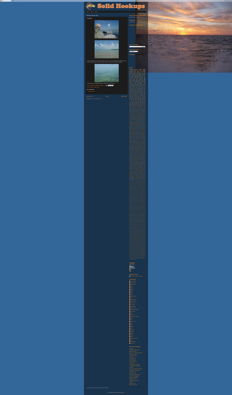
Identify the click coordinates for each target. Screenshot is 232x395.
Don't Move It (139, 196)
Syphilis (135, 239)
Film (138, 199)
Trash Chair (143, 246)
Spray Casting (143, 238)
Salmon (135, 128)
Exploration (141, 198)
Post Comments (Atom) (96, 98)
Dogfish (134, 196)
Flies (139, 81)
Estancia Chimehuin (135, 198)
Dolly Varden (138, 134)
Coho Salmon (131, 116)
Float (143, 124)
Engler (130, 198)
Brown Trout (133, 72)
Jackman (135, 213)
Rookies (140, 143)
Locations (130, 140)
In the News (140, 160)
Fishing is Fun (131, 157)
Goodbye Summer (135, 158)
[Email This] (108, 85)
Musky (137, 141)
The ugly (136, 245)
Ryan (131, 323)
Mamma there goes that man (139, 140)
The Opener (137, 244)
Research (139, 231)
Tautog (139, 239)
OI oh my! (135, 142)
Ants (138, 181)
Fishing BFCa (136, 156)
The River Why (143, 244)
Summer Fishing (135, 109)
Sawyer (131, 326)
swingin (131, 179)
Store (96, 11)
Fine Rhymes (142, 199)
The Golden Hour (135, 243)
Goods (141, 158)
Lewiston (130, 215)
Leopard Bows (142, 214)
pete (131, 339)
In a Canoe (134, 160)
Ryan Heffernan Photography (134, 374)
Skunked (94, 87)
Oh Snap (137, 74)
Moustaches (131, 221)
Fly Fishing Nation (132, 358)
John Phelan (132, 311)
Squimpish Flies (132, 378)
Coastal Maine (141, 115)
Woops (131, 252)
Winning (132, 91)
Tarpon (98, 87)
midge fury (137, 148)
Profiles (140, 165)
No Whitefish (142, 223)
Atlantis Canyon (139, 150)
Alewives (142, 180)
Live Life (136, 116)
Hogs (141, 159)
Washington (139, 82)
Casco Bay (142, 189)
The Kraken (141, 243)
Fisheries (130, 156)
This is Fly (131, 381)
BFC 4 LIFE (140, 111)
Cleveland (136, 191)
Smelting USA (131, 168)
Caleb (131, 292)
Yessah (140, 102)
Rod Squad (135, 166)
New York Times (136, 223)
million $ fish (143, 178)
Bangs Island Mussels (141, 182)
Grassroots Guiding (133, 361)
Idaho (143, 99)
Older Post (124, 96)
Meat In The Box (135, 219)
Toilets (136, 246)
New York (139, 94)
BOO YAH (140, 80)
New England (141, 141)
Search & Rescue (135, 236)
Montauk (143, 220)
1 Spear (135, 179)
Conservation (132, 134)
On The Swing (142, 96)
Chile (143, 190)
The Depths (142, 173)
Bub (141, 187)
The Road (131, 174)
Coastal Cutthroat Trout (133, 115)
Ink (143, 160)
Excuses (142, 155)
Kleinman (132, 314)
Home (88, 11)
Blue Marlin (135, 112)
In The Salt (134, 212)
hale (138, 254)
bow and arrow (138, 253)
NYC (142, 221)
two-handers (133, 132)
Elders (143, 197)
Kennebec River (133, 126)
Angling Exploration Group (134, 349)
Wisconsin (134, 251)
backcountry (141, 110)
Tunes (139, 128)
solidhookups (133, 341)
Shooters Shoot (131, 237)
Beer (140, 107)
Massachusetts (131, 141)
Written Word (136, 252)
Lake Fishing (136, 139)
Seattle (132, 167)
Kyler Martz (142, 213)
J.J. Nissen (132, 304)
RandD (136, 143)
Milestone (139, 220)
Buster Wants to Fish (133, 354)
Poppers (135, 165)
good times (134, 111)
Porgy (138, 229)
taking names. (137, 85)
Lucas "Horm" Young (134, 316)
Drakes (131, 197)
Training (139, 246)
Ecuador (139, 197)
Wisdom (138, 251)
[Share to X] (110, 85)
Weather (142, 128)
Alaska (137, 120)
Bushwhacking (141, 112)
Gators (135, 204)
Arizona (130, 182)
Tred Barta (132, 247)
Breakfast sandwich (132, 133)
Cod (139, 155)
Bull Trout (138, 152)
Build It (144, 187)
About (92, 11)
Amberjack (130, 181)
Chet (131, 294)
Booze (137, 76)
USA (139, 174)
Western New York (132, 175)
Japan (138, 213)
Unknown (132, 329)
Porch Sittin (134, 229)
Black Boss (142, 183)
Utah (140, 247)
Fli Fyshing (139, 124)
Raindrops (130, 231)
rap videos (142, 148)
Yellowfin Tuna (132, 84)
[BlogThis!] (109, 85)
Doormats (143, 196)
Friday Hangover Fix (141, 104)
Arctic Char (142, 181)
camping (143, 253)
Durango (135, 197)
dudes (140, 147)
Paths (138, 227)
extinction (143, 147)
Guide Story (135, 206)
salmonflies (131, 149)
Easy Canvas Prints (133, 355)
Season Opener (141, 236)
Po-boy (141, 228)
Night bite (142, 163)
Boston (143, 132)
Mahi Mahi (131, 94)
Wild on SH (139, 175)
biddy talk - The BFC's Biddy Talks (135, 352)
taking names (132, 93)
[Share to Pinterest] (113, 85)
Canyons (138, 91)
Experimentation (137, 99)
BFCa (130, 74)
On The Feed (131, 164)
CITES (137, 188)
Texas (142, 239)
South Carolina (141, 168)
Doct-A (131, 297)
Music (142, 88)
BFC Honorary (140, 93)
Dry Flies (135, 135)
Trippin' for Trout (132, 383)
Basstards (142, 151)
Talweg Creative (132, 173)
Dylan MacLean (133, 299)
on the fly (143, 131)
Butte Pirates (133, 188)
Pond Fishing (135, 127)
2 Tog (139, 179)
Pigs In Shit (143, 164)
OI (138, 84)
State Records (137, 171)
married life (132, 148)
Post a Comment (91, 91)
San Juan (131, 235)
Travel (134, 119)
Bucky (131, 291)
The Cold (137, 173)
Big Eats (135, 103)
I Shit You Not (143, 125)
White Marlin (135, 110)
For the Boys (138, 157)
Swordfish (135, 102)
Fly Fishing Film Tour (132, 125)
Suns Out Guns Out (137, 172)
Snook (136, 168)
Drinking (130, 135)
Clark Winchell (133, 296)
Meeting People (141, 219)
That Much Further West (134, 380)
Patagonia (134, 227)
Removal (135, 231)
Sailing (139, 166)
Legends (142, 139)
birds (144, 252)
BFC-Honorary (132, 80)
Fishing (131, 69)
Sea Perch (139, 235)
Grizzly (133, 159)
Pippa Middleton (135, 228)
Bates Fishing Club (132, 351)
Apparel (141, 120)
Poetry (130, 127)
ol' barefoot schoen (134, 338)
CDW (138, 133)
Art (133, 182)
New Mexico (142, 222)
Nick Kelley (131, 142)
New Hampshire (136, 222)
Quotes (130, 79)
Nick (131, 319)
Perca (142, 227)
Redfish (140, 127)
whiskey (134, 259)
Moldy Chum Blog (132, 373)
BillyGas (132, 289)
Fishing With (142, 156)
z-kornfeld (132, 343)
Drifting (143, 134)
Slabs (144, 237)
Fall (144, 198)
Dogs (135, 124)
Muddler (135, 221)
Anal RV (135, 181)
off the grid (139, 131)
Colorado (139, 87)
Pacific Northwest (137, 117)
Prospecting (137, 230)
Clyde (136, 155)
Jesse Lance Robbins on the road (135, 368)
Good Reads (139, 204)
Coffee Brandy (132, 104)
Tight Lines (140, 245)
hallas (131, 336)
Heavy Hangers (142, 207)
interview (142, 254)
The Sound (132, 245)
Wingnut (132, 333)
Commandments (141, 191)
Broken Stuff (137, 187)
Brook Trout (132, 71)
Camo (138, 189)
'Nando (131, 334)
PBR (139, 164)
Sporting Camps (137, 238)
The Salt (143, 75)
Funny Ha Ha (136, 108)
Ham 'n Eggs (140, 206)
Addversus (131, 348)
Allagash (143, 149)
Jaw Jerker (131, 367)
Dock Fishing (132, 195)
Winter (142, 92)
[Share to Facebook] (111, 85)
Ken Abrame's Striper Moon (134, 370)
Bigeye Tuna (137, 95)
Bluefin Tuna (132, 81)
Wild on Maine (134, 147)
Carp (141, 133)
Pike (131, 165)
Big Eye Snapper (136, 183)
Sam (131, 324)
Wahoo (141, 109)
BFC (135, 182)
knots (133, 255)
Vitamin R (144, 247)
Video (140, 69)
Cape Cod (142, 103)
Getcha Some (134, 96)
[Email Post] (106, 85)
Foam (137, 203)
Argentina (132, 150)
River (143, 231)
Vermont (142, 174)
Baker (131, 286)
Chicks (144, 133)
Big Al (131, 287)
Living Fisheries (132, 371)
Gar (142, 157)
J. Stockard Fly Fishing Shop (134, 365)
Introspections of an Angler (134, 364)
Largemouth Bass (131, 214)
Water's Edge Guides (133, 384)
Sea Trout (143, 166)
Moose (134, 163)
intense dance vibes (136, 178)
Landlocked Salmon (138, 77)
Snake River (132, 238)
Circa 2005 (131, 191)
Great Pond (135, 205)
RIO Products (142, 230)
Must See (138, 163)
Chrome (132, 155)
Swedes (131, 239)
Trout (135, 174)
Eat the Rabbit (141, 135)
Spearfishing (131, 171)
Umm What (136, 88)
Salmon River (136, 92)
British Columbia (131, 187)
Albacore (138, 180)
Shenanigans (141, 167)
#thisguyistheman (138, 149)
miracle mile (137, 255)
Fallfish (131, 199)
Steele (141, 72)
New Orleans (131, 223)
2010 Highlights (143, 179)
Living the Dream (135, 215)
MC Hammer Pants (141, 126)
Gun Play (137, 159)
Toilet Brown (132, 246)
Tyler (131, 328)
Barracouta (131, 183)
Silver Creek (137, 237)
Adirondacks (132, 180)
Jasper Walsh (133, 306)
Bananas (138, 132)
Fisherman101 (133, 301)
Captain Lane (135, 123)
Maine (142, 86)
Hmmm (144, 85)
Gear (138, 125)
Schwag (134, 118)
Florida (91, 87)
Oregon (136, 164)
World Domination (139, 119)
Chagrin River (131, 190)
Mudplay (139, 221)
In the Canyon (140, 212)
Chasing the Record (138, 190)
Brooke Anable (132, 152)
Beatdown (135, 107)
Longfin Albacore (141, 215)
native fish (142, 255)
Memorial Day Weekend (132, 220)
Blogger (122, 392)
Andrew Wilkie (133, 281)
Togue (144, 245)
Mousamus (141, 116)
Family (135, 199)
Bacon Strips (136, 151)
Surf (143, 172)
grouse (136, 254)
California (134, 189)
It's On (130, 100)
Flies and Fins (132, 357)
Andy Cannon (133, 282)
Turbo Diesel (137, 247)
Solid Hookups (139, 79)
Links (132, 76)
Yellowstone (141, 252)
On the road (140, 142)
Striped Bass (132, 87)
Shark (136, 167)
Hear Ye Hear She (135, 207)
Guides (141, 108)
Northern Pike (134, 86)
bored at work (132, 253)
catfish (130, 254)
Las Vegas (137, 214)
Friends (141, 203)
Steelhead (136, 75)
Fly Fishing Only (132, 360)
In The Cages (139, 211)
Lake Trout (137, 100)
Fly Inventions (133, 203)
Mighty (130, 163)
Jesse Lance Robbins (134, 309)
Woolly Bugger (143, 251)
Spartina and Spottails (133, 377)
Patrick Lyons (133, 321)
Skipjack (141, 237)
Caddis (141, 188)
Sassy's (136, 235)
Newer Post (90, 96)
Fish (141, 71)
